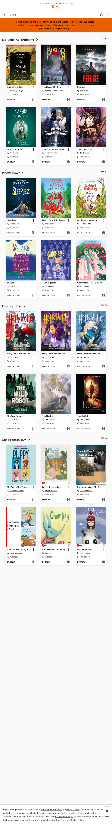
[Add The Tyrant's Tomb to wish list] (103, 162)
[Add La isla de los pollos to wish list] (68, 499)
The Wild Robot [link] (14, 416)
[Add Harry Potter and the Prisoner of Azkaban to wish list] (68, 366)
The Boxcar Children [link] (51, 87)
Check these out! (15, 440)
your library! (64, 28)
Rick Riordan (84, 153)
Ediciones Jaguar (15, 553)
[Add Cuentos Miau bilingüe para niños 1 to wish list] (33, 562)
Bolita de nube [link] (84, 549)
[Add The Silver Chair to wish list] (33, 162)
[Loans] (101, 15)
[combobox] (50, 15)
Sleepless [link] (11, 220)
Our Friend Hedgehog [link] (87, 220)
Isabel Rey (48, 553)
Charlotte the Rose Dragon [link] (89, 283)
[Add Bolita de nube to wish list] (103, 562)
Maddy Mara (84, 286)
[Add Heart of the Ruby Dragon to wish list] (68, 233)
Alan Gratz (84, 91)
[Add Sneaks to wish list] (33, 295)
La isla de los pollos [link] (51, 487)
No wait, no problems (19, 40)
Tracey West (49, 224)
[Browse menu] (107, 15)
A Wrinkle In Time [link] (15, 87)
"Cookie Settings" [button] (64, 816)
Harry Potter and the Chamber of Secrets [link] (89, 354)
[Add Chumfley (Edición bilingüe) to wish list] (68, 562)
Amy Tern (13, 286)
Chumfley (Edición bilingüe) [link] (54, 549)
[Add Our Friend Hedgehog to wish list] (103, 233)
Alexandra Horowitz (16, 491)
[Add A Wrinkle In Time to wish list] (33, 100)
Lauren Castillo (85, 224)
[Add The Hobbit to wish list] (68, 429)
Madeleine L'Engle (16, 91)
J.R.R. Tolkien (49, 420)
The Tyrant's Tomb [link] (85, 149)
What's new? (11, 173)
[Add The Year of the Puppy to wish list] (33, 499)
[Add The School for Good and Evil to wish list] (68, 162)
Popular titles (12, 306)
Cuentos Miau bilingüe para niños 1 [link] (19, 549)
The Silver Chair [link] (14, 149)
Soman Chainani (51, 153)
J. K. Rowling (14, 357)
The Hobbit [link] (47, 416)
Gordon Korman (15, 224)
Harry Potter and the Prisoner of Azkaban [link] (54, 354)
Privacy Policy (72, 809)
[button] (33, 87)
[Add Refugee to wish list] (103, 100)
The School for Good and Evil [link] (54, 149)
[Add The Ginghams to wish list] (68, 295)
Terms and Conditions (51, 809)
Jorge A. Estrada (51, 491)
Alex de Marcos (85, 553)
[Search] (4, 15)
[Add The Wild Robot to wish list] (33, 429)
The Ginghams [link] (49, 283)
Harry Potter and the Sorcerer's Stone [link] (19, 354)
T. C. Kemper (49, 286)
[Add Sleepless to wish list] (33, 233)
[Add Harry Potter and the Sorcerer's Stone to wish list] (33, 366)
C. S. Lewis (13, 153)
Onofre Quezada (86, 491)
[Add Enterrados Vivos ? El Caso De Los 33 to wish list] (103, 499)
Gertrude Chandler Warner (54, 91)
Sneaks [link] (10, 283)
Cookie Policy (76, 820)
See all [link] (104, 38)
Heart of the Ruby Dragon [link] (54, 220)
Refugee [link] (81, 87)
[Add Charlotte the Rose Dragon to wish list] (103, 295)
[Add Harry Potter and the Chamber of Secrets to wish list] (103, 366)
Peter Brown (14, 420)
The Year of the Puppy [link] (17, 487)
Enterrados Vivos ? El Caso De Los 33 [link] (89, 487)
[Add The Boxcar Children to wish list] (68, 100)
